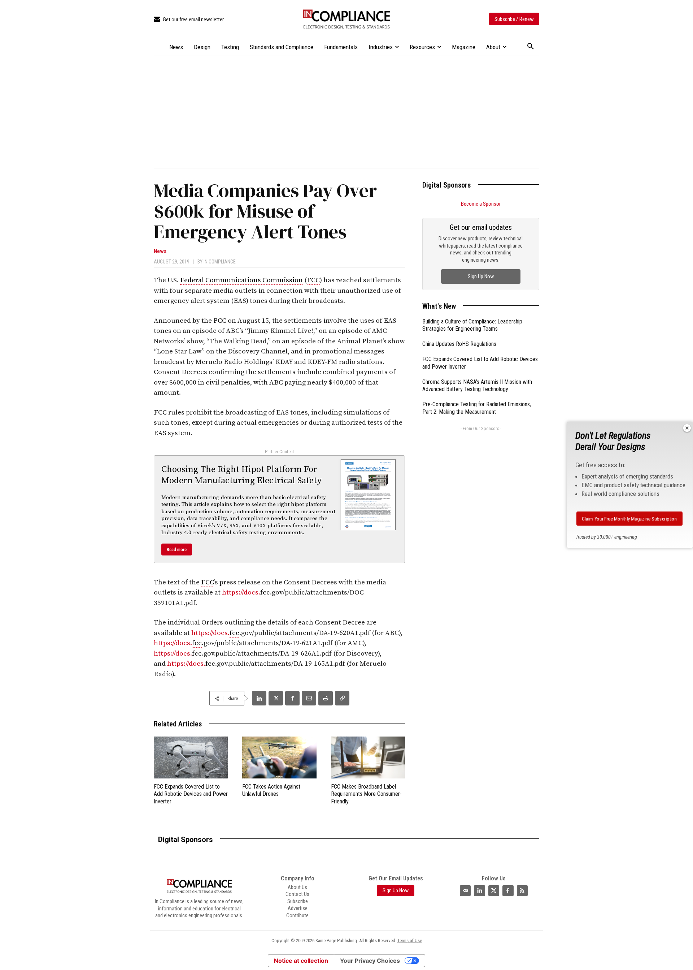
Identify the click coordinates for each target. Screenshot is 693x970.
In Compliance (220, 262)
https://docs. (241, 592)
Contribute (297, 915)
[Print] (325, 698)
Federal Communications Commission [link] (241, 280)
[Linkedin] (259, 698)
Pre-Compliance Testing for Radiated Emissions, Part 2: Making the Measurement (476, 408)
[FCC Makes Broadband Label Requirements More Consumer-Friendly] (368, 757)
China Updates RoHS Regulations (459, 343)
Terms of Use (409, 940)
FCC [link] (313, 280)
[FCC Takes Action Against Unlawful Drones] (279, 757)
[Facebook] (292, 698)
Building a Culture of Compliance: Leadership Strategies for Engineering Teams (472, 325)
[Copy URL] (342, 698)
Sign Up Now (481, 276)
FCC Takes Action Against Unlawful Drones (271, 790)
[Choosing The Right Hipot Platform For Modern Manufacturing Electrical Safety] (368, 494)
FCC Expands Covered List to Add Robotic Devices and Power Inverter (191, 794)
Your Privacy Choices (370, 960)
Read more (177, 549)
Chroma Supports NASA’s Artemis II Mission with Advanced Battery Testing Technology (477, 385)
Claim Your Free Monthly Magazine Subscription (629, 519)
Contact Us (297, 894)
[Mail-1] (465, 890)
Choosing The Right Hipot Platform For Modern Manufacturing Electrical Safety (241, 475)
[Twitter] (493, 890)
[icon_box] (189, 19)
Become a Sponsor (481, 204)
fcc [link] (265, 592)
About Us (297, 887)
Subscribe (297, 901)
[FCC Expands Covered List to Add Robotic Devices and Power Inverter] (191, 757)
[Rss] (522, 890)
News (160, 251)
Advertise (298, 908)
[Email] (309, 698)
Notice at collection (301, 960)
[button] (530, 46)
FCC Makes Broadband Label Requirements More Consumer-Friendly (366, 794)
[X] (276, 698)
